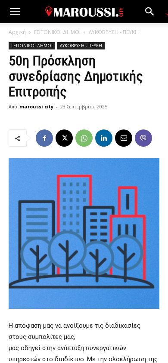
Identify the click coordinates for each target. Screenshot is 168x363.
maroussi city (36, 106)
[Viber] (143, 138)
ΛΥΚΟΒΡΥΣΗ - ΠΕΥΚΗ (114, 32)
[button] (14, 11)
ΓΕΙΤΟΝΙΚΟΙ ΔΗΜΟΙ (57, 32)
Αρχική (17, 32)
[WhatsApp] (84, 138)
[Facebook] (44, 138)
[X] (64, 138)
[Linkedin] (103, 138)
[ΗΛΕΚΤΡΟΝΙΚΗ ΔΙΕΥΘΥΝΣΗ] (123, 138)
